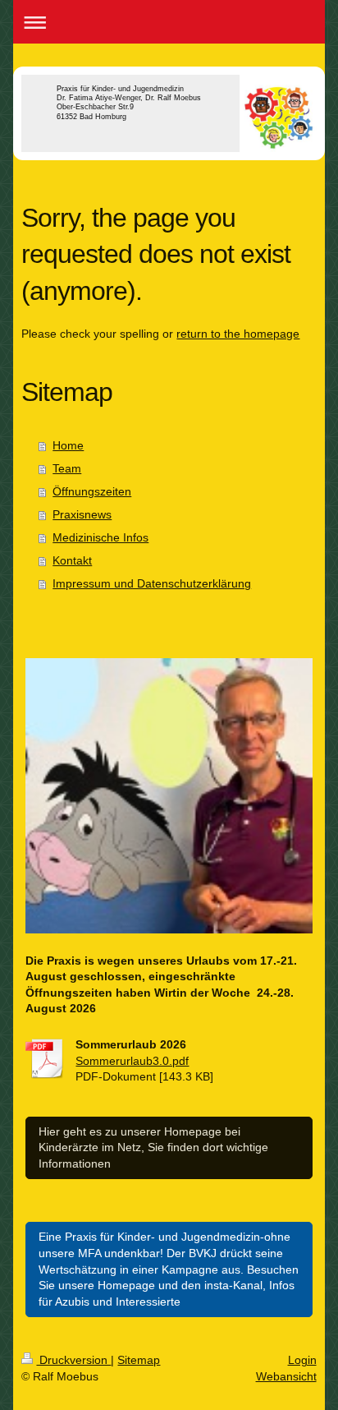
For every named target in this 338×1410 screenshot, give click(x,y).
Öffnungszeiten (92, 491)
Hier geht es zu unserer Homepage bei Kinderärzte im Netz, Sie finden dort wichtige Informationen (153, 1147)
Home (68, 445)
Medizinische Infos (100, 537)
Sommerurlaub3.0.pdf (132, 1060)
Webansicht (286, 1376)
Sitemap (138, 1359)
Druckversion (73, 1359)
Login (302, 1359)
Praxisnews (82, 514)
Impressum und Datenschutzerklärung (152, 583)
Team (67, 468)
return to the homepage (237, 333)
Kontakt (72, 560)
